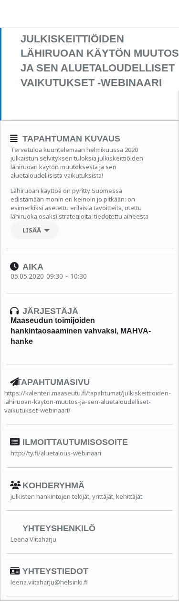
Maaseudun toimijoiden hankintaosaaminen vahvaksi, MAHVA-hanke (81, 331)
